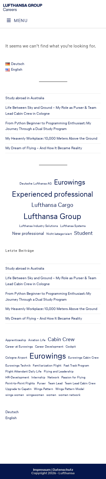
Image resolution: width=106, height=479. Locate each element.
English (11, 417)
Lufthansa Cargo (52, 205)
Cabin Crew (61, 339)
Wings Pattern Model (69, 389)
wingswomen (35, 395)
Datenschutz (63, 469)
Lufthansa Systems (73, 226)
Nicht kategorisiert (59, 234)
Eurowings (69, 182)
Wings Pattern (43, 389)
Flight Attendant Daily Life (23, 371)
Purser (41, 383)
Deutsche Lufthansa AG (36, 183)
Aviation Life (37, 340)
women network (69, 395)
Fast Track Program (76, 365)
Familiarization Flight (47, 365)
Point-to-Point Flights (20, 383)
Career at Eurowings (19, 346)
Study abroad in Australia (24, 98)
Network (53, 377)
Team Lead (55, 383)
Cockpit (71, 346)
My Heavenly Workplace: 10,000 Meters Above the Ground (51, 138)
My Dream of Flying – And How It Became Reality (43, 148)
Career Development (49, 346)
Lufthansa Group (52, 216)
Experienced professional (52, 194)
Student (83, 233)
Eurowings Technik (18, 365)
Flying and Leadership (58, 371)
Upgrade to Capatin (18, 389)
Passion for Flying (73, 377)
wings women (14, 395)
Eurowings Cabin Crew (83, 358)
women (51, 395)
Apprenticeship (15, 340)
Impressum (42, 469)
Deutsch (12, 411)
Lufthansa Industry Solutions (38, 226)
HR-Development (17, 377)
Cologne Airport (16, 358)
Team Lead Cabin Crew (80, 383)
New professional (28, 233)
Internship (38, 377)
